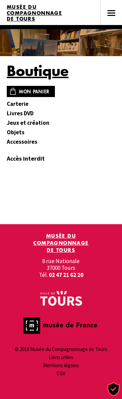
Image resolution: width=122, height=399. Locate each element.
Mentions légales (61, 365)
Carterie (17, 104)
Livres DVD (20, 113)
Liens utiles (61, 357)
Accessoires (22, 142)
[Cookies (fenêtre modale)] (113, 389)
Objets (15, 132)
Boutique (37, 71)
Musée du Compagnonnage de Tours (34, 13)
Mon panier (34, 91)
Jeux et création (28, 123)
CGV (61, 373)
